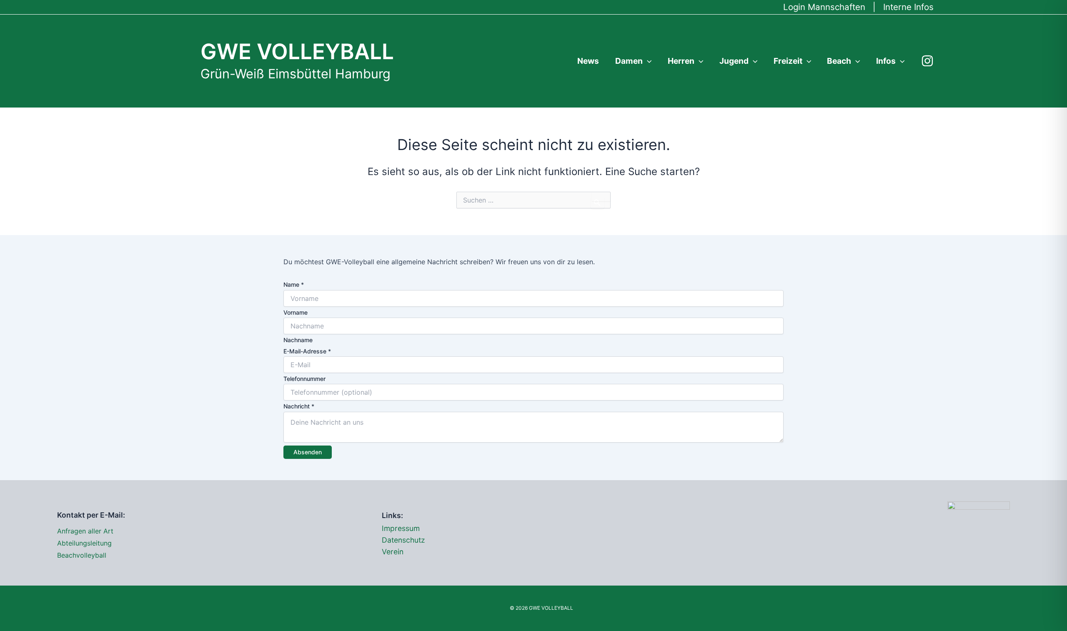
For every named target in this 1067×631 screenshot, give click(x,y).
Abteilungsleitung (84, 543)
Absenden (307, 452)
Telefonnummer (304, 378)
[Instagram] (927, 61)
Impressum (401, 528)
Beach (839, 61)
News (588, 61)
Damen (629, 61)
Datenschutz (403, 540)
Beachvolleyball (81, 555)
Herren (681, 61)
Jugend (734, 61)
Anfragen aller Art (85, 531)
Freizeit (788, 61)
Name (293, 284)
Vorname (295, 312)
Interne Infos (908, 7)
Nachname (298, 339)
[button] (647, 60)
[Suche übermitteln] (597, 203)
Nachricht (298, 406)
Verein (392, 551)
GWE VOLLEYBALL (297, 51)
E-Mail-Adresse (307, 351)
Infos (886, 61)
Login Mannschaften (824, 7)
